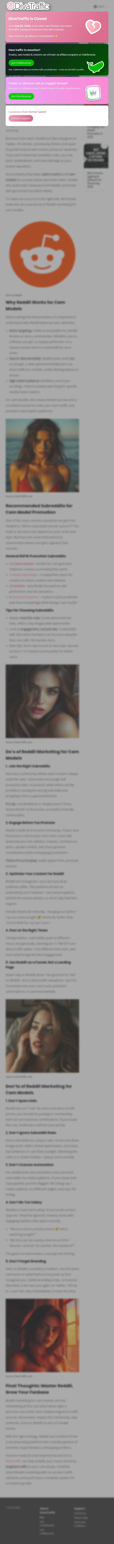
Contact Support (21, 118)
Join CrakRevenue (21, 62)
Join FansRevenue (21, 96)
